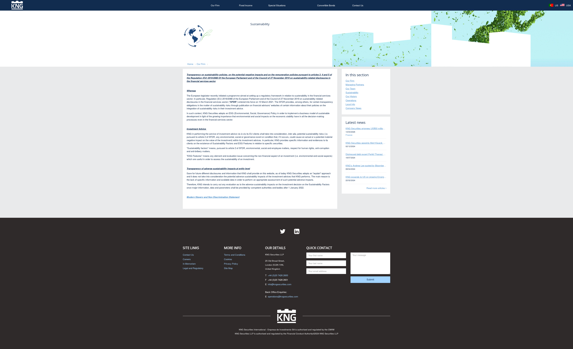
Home (190, 63)
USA (568, 5)
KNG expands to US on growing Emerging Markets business (366, 176)
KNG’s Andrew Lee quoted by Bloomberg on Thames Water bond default (366, 165)
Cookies (228, 259)
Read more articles (376, 188)
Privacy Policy (231, 263)
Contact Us (357, 5)
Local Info (350, 104)
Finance (349, 135)
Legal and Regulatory (193, 268)
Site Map (228, 268)
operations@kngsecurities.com (283, 296)
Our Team (350, 88)
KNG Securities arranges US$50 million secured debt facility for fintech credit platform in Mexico (366, 128)
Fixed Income (245, 5)
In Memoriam (189, 263)
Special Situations (277, 5)
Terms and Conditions (234, 254)
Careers (187, 259)
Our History (351, 96)
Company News (353, 108)
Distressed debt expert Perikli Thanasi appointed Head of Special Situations (366, 154)
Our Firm (215, 5)
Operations (351, 100)
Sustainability (352, 92)
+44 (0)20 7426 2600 (278, 275)
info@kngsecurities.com (279, 284)
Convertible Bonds (326, 5)
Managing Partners (355, 84)
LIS (556, 5)
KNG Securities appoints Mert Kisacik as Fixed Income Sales (366, 142)
